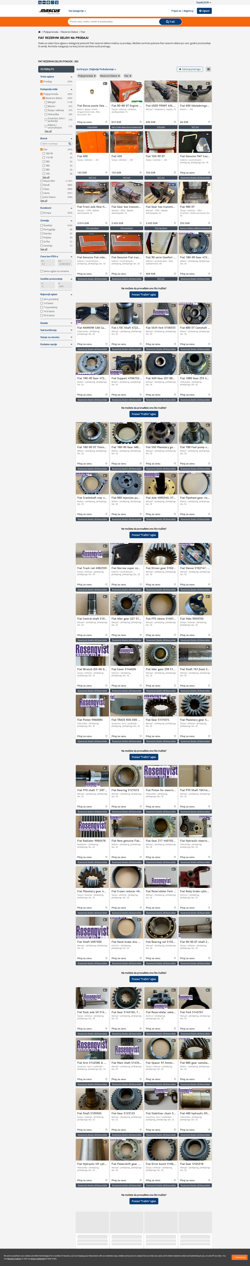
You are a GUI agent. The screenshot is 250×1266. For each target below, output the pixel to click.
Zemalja (44, 220)
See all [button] (48, 131)
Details (44, 323)
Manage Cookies (14, 1259)
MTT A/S (195, 127)
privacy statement (38, 1259)
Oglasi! (205, 10)
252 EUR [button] (185, 223)
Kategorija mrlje (49, 89)
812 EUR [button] (116, 122)
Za (59, 283)
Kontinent (45, 208)
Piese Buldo (92, 127)
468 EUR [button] (150, 274)
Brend (43, 138)
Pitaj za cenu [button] (84, 122)
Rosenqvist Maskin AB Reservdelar (195, 177)
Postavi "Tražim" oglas (144, 294)
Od (42, 283)
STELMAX (161, 127)
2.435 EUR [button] (117, 223)
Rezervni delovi (69, 32)
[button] (56, 69)
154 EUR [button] (150, 172)
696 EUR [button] (150, 122)
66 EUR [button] (184, 122)
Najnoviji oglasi (48, 294)
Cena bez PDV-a (49, 256)
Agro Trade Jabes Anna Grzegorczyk (127, 127)
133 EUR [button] (82, 172)
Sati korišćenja (48, 330)
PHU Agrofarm (92, 228)
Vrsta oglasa (47, 76)
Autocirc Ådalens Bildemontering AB (195, 228)
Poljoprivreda (51, 32)
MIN (42, 261)
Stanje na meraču (49, 337)
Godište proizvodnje (51, 279)
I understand (239, 1257)
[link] (92, 91)
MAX (59, 261)
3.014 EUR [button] (83, 223)
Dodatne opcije (48, 344)
